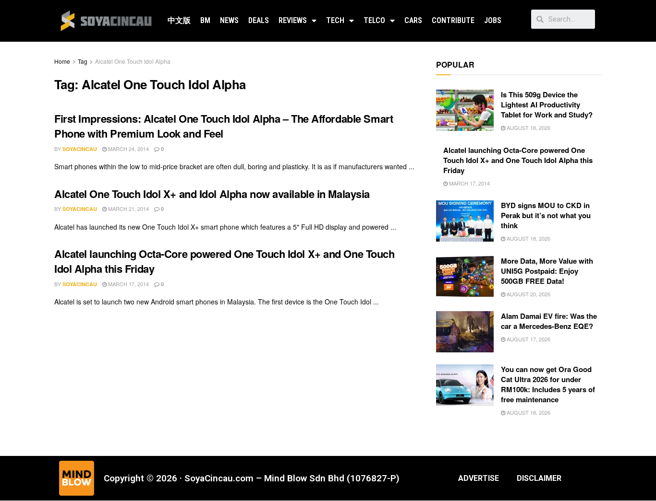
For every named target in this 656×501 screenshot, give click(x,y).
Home (62, 61)
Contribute (453, 20)
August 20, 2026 (527, 294)
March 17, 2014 (128, 284)
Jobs (492, 20)
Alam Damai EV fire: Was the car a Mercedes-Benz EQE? (549, 321)
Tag (82, 61)
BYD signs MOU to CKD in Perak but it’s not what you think (546, 215)
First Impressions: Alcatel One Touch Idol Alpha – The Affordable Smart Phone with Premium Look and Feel (223, 126)
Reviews (293, 20)
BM (205, 20)
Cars (413, 20)
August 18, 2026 (527, 127)
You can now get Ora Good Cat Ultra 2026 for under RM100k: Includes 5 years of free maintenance (548, 384)
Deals (258, 20)
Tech (335, 20)
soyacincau (79, 148)
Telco (374, 20)
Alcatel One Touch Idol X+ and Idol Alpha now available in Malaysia (212, 193)
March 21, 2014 (128, 208)
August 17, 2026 (527, 339)
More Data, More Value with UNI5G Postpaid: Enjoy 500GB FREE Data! (547, 271)
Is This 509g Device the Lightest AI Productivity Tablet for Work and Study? (547, 104)
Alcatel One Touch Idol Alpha (132, 61)
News (229, 20)
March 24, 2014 (128, 148)
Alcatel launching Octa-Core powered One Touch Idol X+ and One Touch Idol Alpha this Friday (224, 261)
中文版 (179, 20)
